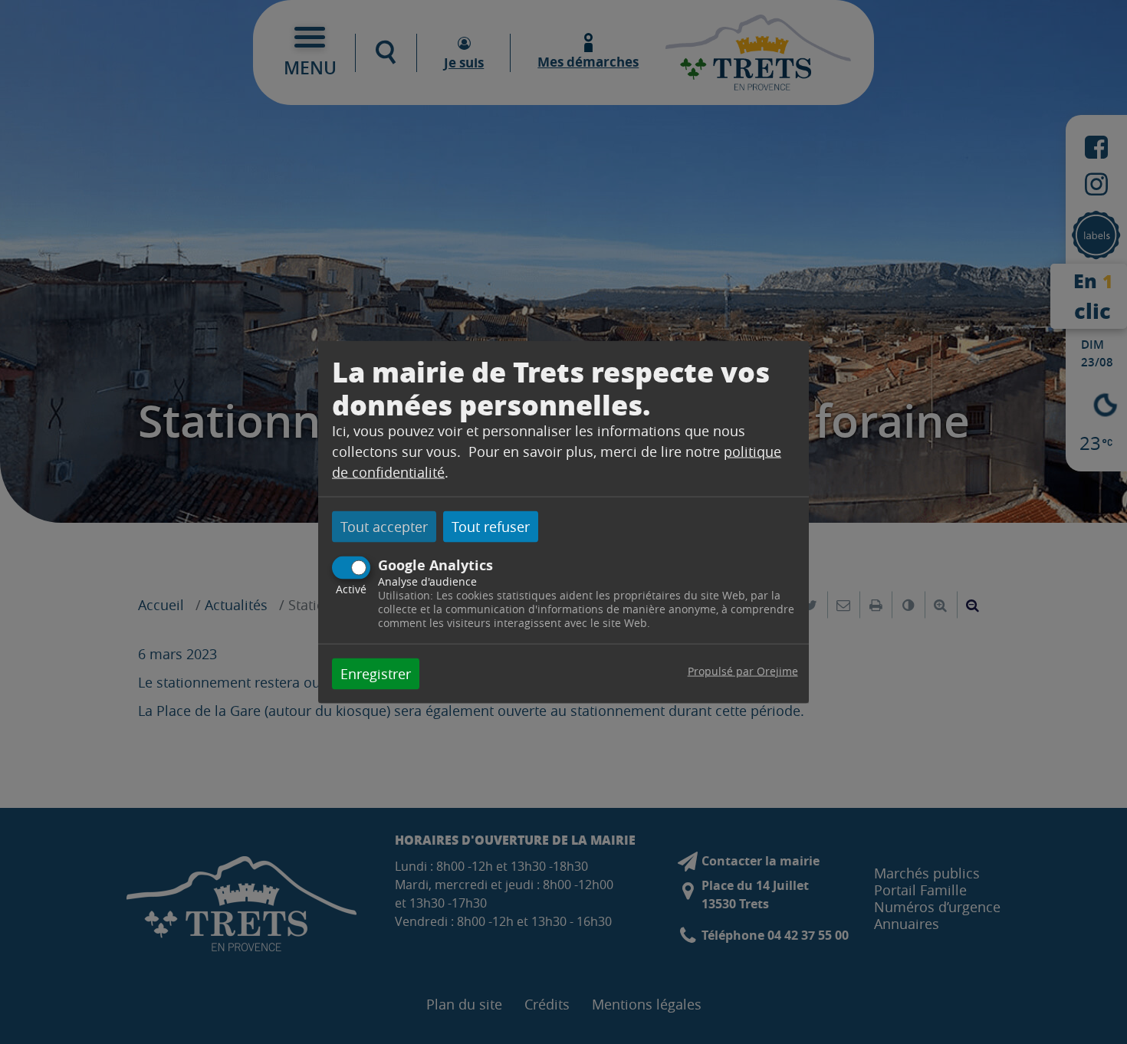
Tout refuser (491, 526)
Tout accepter (384, 526)
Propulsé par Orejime (743, 670)
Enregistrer (375, 673)
